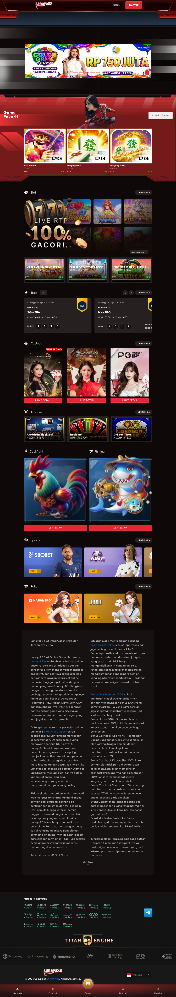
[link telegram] (148, 912)
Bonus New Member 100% (107, 694)
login (116, 5)
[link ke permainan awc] (113, 560)
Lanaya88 (37, 661)
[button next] (131, 292)
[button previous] (125, 292)
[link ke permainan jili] (113, 607)
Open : (33, 317)
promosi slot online (103, 645)
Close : (50, 317)
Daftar (134, 5)
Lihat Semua (55, 527)
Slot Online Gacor (55, 731)
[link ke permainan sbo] (53, 560)
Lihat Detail (43, 400)
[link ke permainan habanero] (53, 607)
